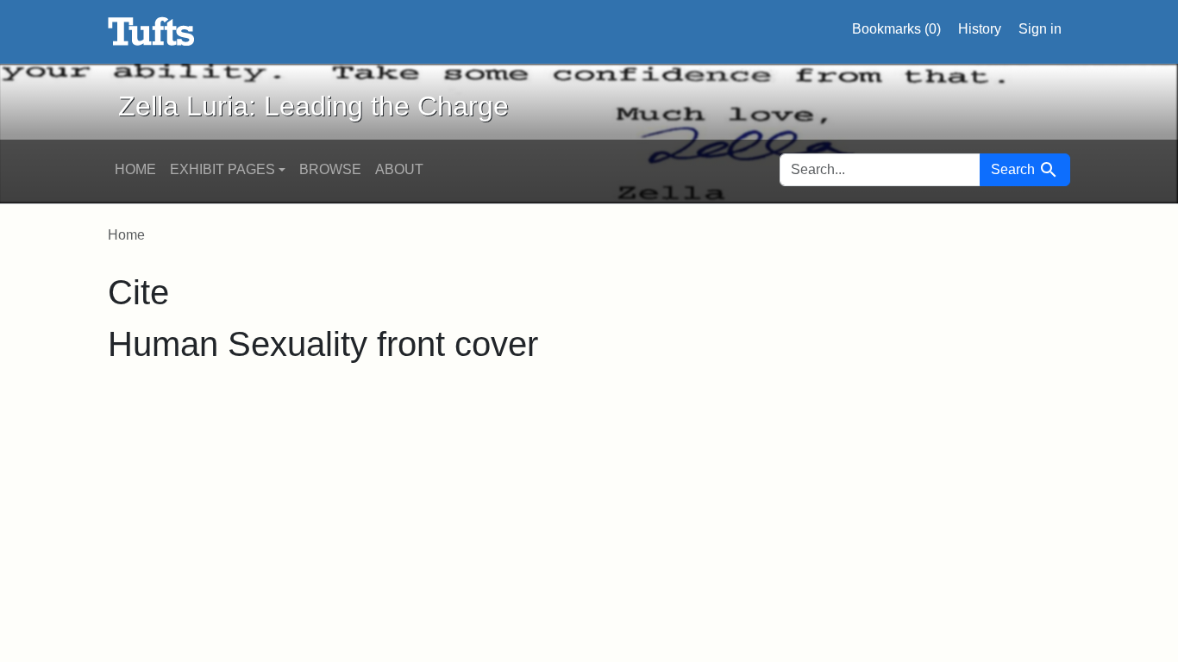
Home (135, 169)
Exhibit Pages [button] (222, 169)
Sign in (1040, 29)
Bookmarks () (896, 29)
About (399, 169)
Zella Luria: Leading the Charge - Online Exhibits (151, 32)
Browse (330, 169)
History (979, 29)
